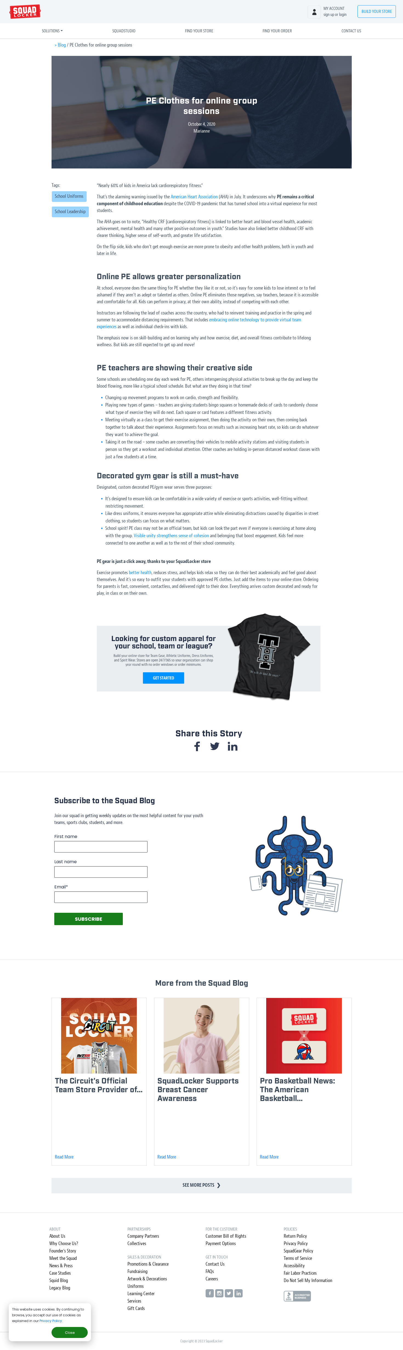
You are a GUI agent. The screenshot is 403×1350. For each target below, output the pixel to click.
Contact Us (351, 31)
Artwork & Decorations (147, 1279)
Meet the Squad (63, 1258)
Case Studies (60, 1273)
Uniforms (135, 1286)
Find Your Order (277, 31)
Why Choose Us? (63, 1243)
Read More (64, 1157)
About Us (57, 1236)
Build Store (377, 11)
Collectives (136, 1243)
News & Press (61, 1266)
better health (140, 573)
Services (134, 1301)
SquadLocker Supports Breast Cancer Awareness (198, 1090)
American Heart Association (194, 197)
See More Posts (202, 1185)
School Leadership (70, 211)
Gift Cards (136, 1308)
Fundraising (137, 1271)
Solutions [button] (50, 31)
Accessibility (294, 1266)
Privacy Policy (50, 1320)
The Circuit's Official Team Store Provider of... (99, 1085)
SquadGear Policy (298, 1251)
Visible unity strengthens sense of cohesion (171, 536)
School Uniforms (69, 196)
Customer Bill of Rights (226, 1236)
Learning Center (141, 1294)
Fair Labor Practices (300, 1273)
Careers (212, 1279)
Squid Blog (58, 1280)
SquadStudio (123, 31)
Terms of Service (298, 1258)
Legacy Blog (59, 1288)
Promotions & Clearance (148, 1264)
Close (70, 1332)
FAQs (210, 1271)
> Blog (60, 45)
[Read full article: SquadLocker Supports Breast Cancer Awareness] (201, 1035)
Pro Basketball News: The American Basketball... (297, 1090)
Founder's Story (62, 1251)
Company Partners (143, 1236)
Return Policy (295, 1236)
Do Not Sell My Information (308, 1280)
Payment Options (221, 1243)
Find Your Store (199, 31)
